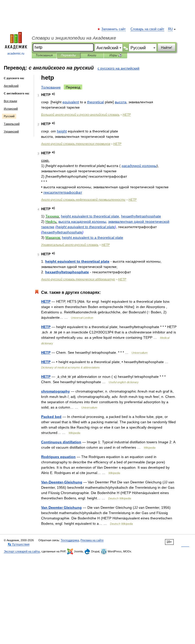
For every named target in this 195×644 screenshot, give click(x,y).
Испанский (11, 108)
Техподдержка (70, 540)
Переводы (68, 55)
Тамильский (12, 123)
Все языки (10, 101)
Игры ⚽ (115, 55)
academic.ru (15, 53)
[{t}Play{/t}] (53, 94)
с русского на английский (118, 68)
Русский (9, 116)
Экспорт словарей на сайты (22, 551)
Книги (92, 55)
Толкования (44, 55)
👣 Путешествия (18, 544)
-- (80, 114)
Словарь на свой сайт (147, 29)
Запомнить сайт (114, 29)
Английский (11, 85)
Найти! (166, 47)
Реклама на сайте (92, 540)
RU (170, 29)
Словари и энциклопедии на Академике (74, 38)
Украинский (11, 131)
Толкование (51, 87)
